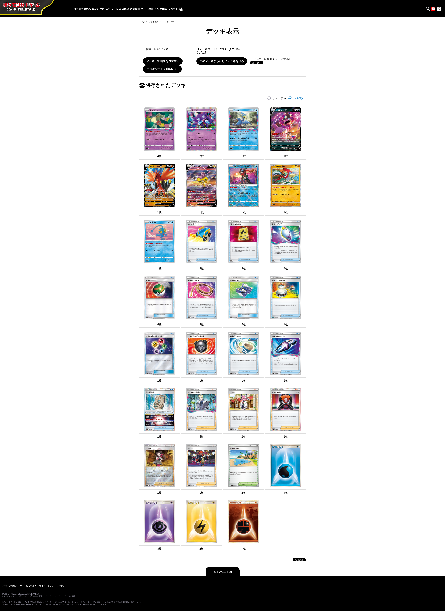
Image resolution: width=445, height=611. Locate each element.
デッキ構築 (153, 22)
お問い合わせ (8, 586)
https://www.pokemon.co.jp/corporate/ (75, 604)
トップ (142, 22)
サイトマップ (45, 586)
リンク (60, 586)
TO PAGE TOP (222, 571)
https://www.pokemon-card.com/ (29, 604)
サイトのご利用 (27, 586)
